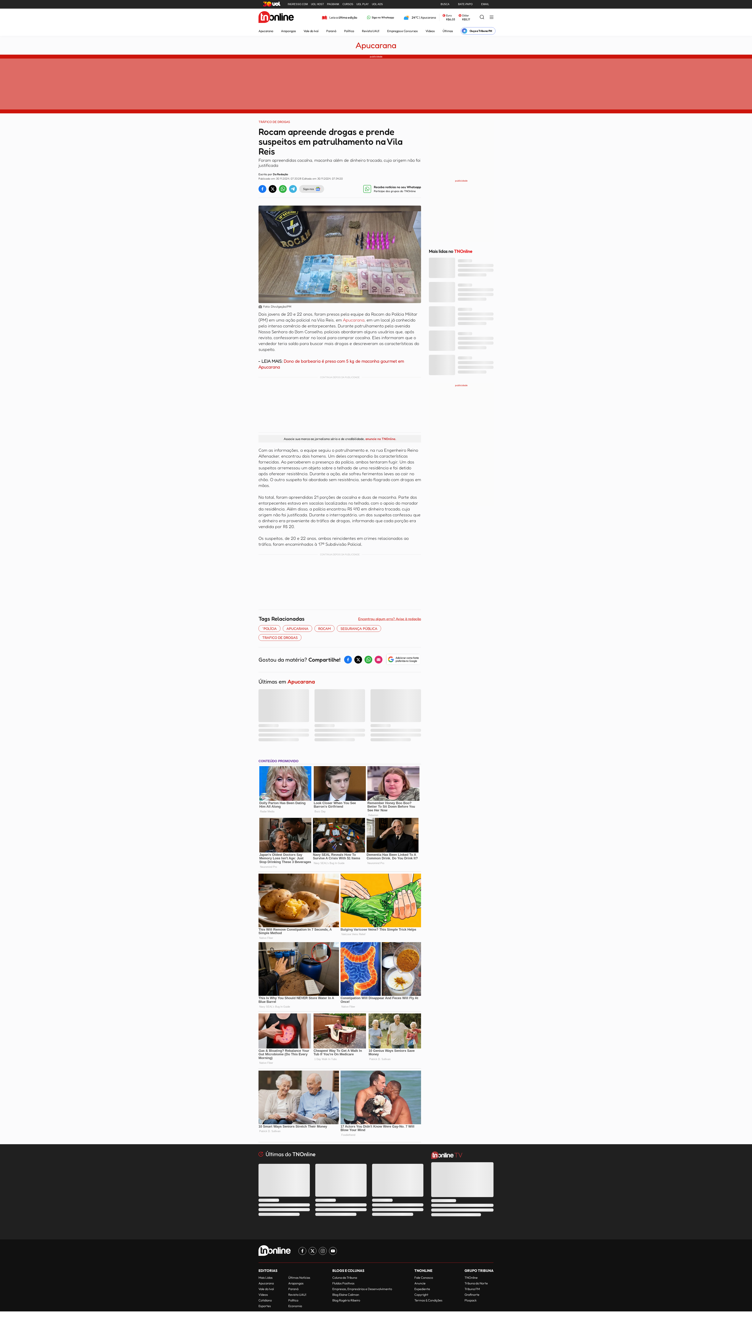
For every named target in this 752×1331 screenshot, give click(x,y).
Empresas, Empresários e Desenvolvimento (362, 1289)
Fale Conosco (423, 1278)
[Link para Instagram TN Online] (323, 1251)
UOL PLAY (362, 4)
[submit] (482, 17)
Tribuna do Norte (476, 1283)
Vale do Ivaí (311, 31)
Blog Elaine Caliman (345, 1295)
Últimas (448, 31)
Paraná (331, 31)
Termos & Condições (428, 1300)
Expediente (422, 1289)
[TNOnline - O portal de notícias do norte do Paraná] (276, 17)
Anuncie (420, 1283)
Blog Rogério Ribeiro (346, 1300)
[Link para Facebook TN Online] (302, 1251)
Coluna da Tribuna (344, 1278)
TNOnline (471, 1278)
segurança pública (359, 628)
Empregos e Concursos (402, 31)
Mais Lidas (265, 1278)
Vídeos (430, 31)
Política (349, 31)
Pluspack (471, 1300)
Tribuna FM (472, 1289)
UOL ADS (377, 4)
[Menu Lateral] (492, 17)
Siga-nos (308, 189)
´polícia (269, 628)
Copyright (421, 1295)
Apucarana (265, 31)
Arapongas (288, 31)
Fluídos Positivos (343, 1283)
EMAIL (485, 4)
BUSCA (445, 4)
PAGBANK (333, 4)
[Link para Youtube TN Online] (333, 1251)
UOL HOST (317, 4)
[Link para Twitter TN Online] (312, 1251)
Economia (295, 1306)
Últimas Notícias (299, 1278)
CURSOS (348, 4)
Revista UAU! (370, 31)
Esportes (264, 1306)
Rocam (324, 628)
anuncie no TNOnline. (380, 439)
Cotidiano (265, 1300)
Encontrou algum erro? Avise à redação (389, 619)
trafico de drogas (280, 637)
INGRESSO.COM (298, 4)
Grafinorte (472, 1295)
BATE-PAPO (465, 4)
